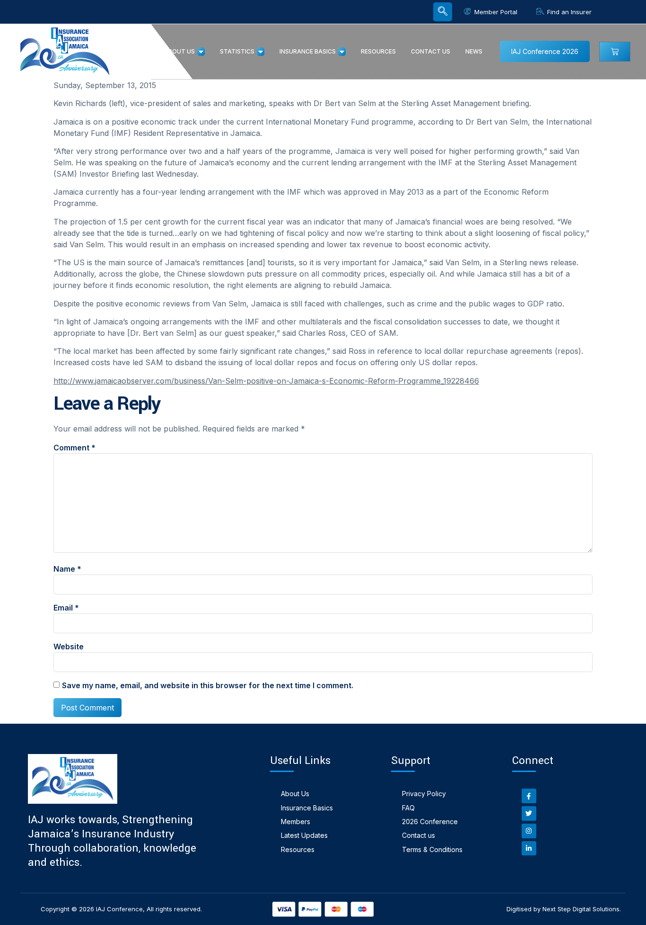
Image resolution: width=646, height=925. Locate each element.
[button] (442, 11)
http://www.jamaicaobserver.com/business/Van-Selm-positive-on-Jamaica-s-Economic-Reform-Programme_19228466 (266, 381)
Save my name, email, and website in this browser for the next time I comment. (207, 685)
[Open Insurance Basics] (342, 51)
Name (67, 569)
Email (66, 607)
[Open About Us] (201, 51)
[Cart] (614, 52)
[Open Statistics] (260, 51)
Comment (74, 447)
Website (68, 646)
